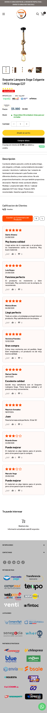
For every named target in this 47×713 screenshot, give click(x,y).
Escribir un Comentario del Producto (17, 218)
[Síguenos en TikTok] (23, 562)
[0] (42, 14)
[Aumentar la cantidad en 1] (26, 123)
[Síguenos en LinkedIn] (14, 562)
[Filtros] (36, 218)
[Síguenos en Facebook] (4, 562)
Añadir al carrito (23, 133)
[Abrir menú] (3, 14)
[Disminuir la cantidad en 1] (13, 123)
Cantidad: (6, 124)
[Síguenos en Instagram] (9, 562)
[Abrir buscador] (37, 14)
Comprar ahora (23, 140)
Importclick (7, 96)
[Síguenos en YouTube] (18, 562)
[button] (7, 89)
